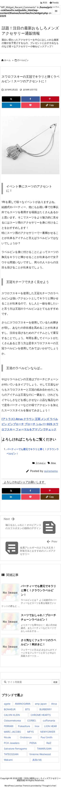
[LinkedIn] (11, 105)
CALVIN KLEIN (12, 714)
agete (7, 703)
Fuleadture (24, 726)
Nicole (7, 737)
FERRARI (8, 726)
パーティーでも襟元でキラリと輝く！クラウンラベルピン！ (38, 590)
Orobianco (26, 737)
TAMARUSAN (44, 748)
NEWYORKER (47, 731)
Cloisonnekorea (12, 720)
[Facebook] (30, 99)
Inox (37, 726)
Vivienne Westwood (40, 754)
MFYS (30, 731)
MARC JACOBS (12, 731)
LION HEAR (50, 726)
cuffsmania (49, 720)
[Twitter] (11, 99)
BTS (27, 709)
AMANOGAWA (22, 703)
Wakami (8, 759)
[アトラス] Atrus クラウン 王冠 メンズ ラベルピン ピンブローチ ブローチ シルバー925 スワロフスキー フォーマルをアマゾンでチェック (30, 424)
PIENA (32, 742)
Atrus (53, 463)
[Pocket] (30, 105)
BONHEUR (9, 709)
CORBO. (31, 720)
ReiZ (48, 742)
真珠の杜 (37, 759)
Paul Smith (46, 737)
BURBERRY (45, 709)
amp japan (41, 703)
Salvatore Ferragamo (15, 748)
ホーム (7, 60)
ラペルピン (23, 60)
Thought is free (49, 785)
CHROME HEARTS (41, 714)
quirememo (51, 471)
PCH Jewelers (11, 742)
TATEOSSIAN (11, 754)
